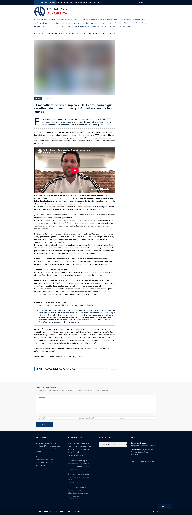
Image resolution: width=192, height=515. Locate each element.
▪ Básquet (68, 20)
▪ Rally (137, 23)
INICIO (155, 512)
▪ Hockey (136, 20)
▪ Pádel (125, 23)
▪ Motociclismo (102, 23)
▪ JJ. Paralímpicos (74, 23)
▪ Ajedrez (51, 20)
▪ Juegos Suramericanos (58, 23)
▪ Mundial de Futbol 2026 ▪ (111, 26)
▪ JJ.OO (143, 20)
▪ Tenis (68, 26)
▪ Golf (121, 20)
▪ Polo (131, 23)
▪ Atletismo (60, 20)
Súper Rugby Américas (56, 26)
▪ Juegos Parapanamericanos (89, 26)
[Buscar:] (145, 2)
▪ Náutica (93, 23)
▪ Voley (74, 26)
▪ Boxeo (77, 20)
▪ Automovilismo (40, 20)
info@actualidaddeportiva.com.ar (143, 446)
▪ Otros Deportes (115, 23)
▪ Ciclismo (84, 20)
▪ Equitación (107, 20)
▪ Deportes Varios (95, 20)
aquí (53, 351)
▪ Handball (128, 20)
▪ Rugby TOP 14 (40, 26)
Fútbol (115, 20)
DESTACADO (127, 26)
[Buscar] (156, 2)
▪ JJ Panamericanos (41, 23)
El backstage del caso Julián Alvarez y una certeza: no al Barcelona (78, 477)
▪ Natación (85, 23)
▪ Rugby (144, 23)
